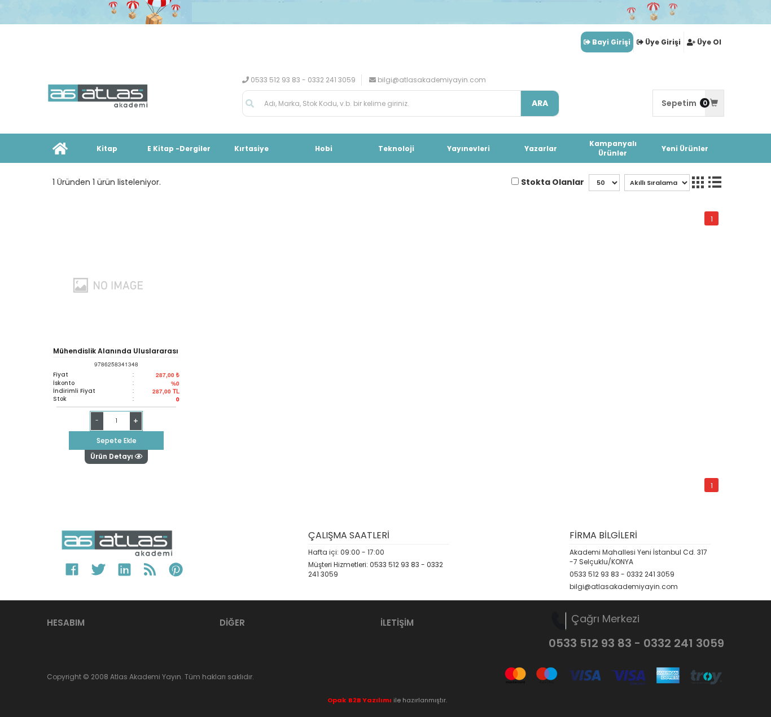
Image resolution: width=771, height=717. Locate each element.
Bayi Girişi (611, 42)
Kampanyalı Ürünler (613, 148)
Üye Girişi (663, 42)
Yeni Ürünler (685, 148)
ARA (540, 103)
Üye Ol (709, 42)
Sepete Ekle (117, 440)
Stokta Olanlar (552, 182)
